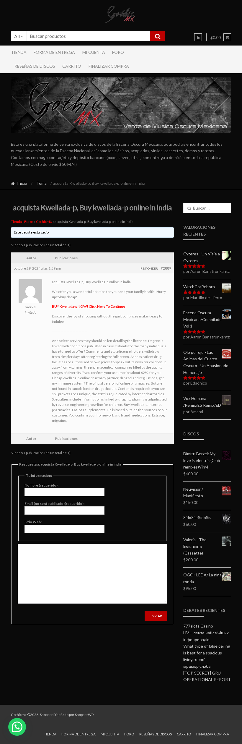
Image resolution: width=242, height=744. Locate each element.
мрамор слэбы (197, 666)
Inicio (22, 183)
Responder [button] (149, 268)
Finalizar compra (109, 66)
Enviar (156, 616)
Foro (118, 52)
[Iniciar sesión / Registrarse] (198, 37)
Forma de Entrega (54, 52)
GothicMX (44, 221)
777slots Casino (198, 625)
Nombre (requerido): (41, 485)
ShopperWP (84, 714)
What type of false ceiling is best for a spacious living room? (206, 652)
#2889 (166, 268)
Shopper (46, 714)
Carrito (71, 66)
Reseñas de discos (34, 66)
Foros (29, 221)
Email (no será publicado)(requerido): (54, 503)
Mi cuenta (93, 52)
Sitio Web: (33, 522)
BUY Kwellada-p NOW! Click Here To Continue (88, 306)
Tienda (19, 52)
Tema (41, 183)
